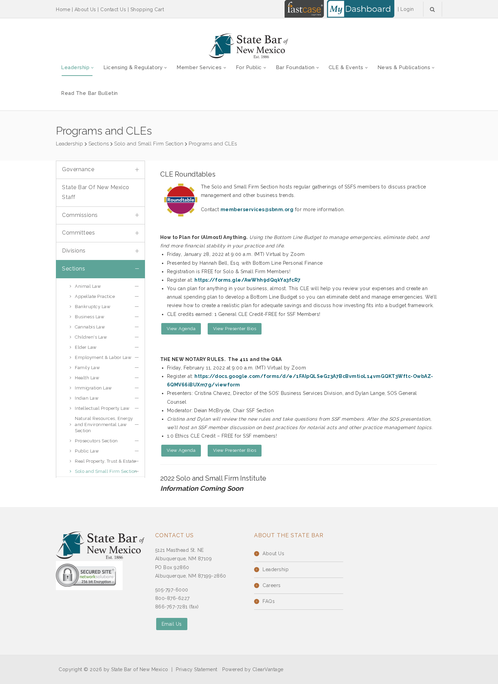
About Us (85, 9)
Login (407, 9)
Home (63, 9)
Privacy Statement (196, 669)
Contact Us (113, 9)
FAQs (269, 601)
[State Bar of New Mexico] (249, 46)
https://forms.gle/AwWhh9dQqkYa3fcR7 (247, 280)
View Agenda (181, 328)
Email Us (172, 624)
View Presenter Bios (234, 328)
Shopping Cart (147, 9)
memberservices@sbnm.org (257, 209)
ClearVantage (268, 669)
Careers (272, 585)
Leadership (276, 569)
